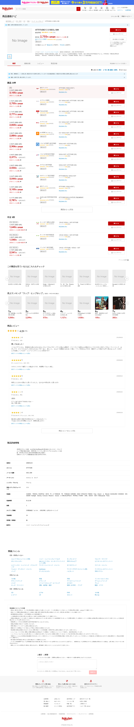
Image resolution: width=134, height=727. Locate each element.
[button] (91, 9)
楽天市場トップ (10, 21)
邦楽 (28, 21)
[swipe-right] (126, 278)
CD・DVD (18, 21)
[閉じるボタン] (128, 25)
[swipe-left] (7, 278)
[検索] (78, 9)
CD (24, 21)
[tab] (14, 63)
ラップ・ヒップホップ (37, 21)
